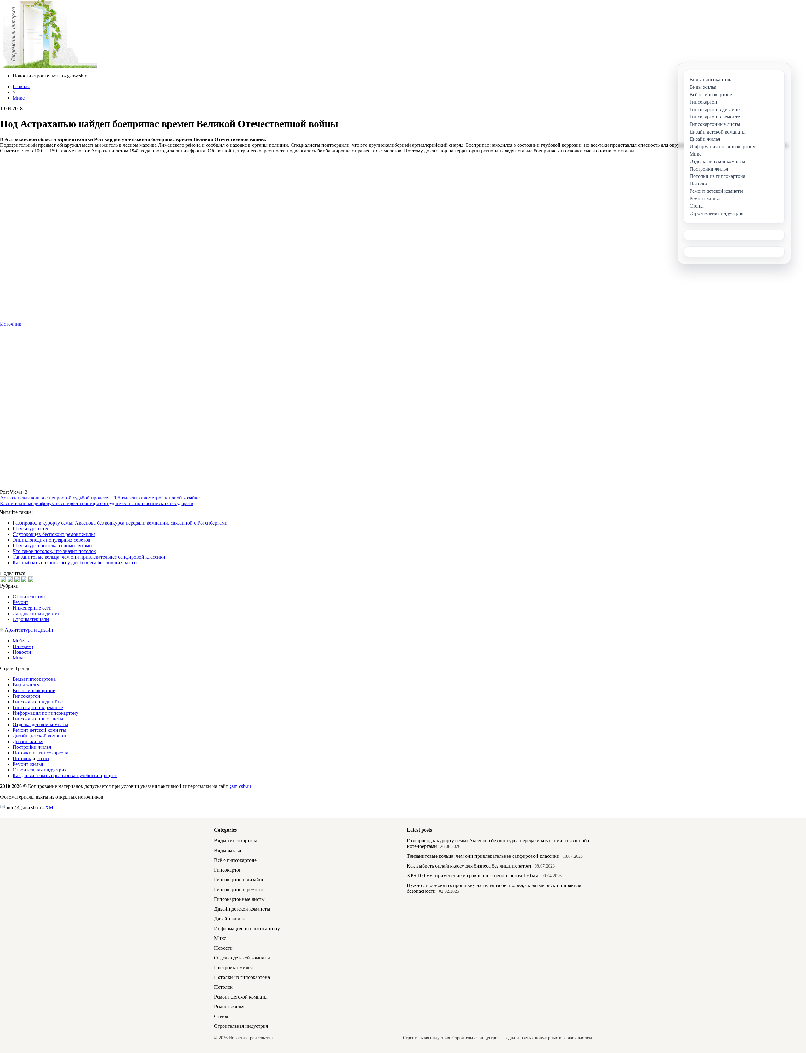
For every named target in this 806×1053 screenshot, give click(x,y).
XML (50, 807)
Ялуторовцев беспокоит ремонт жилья (54, 534)
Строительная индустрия (39, 769)
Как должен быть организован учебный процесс (65, 775)
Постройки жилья (32, 747)
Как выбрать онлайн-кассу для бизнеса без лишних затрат (75, 562)
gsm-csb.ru (240, 786)
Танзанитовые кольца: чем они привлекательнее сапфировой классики (89, 557)
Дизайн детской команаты (41, 735)
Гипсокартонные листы (38, 718)
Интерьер (23, 646)
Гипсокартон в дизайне (38, 701)
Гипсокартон (26, 696)
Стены (221, 1016)
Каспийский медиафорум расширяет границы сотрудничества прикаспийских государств (96, 503)
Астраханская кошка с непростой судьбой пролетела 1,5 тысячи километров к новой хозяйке (100, 497)
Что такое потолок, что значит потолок (54, 551)
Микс (19, 97)
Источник (10, 324)
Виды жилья (26, 684)
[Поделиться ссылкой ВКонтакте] (3, 579)
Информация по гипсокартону (45, 713)
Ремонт (20, 602)
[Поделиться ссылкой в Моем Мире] (23, 579)
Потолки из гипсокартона (40, 752)
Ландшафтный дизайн (36, 613)
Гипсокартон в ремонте (38, 707)
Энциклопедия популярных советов (51, 540)
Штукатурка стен (31, 528)
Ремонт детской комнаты (39, 730)
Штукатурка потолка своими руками (52, 545)
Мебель (21, 640)
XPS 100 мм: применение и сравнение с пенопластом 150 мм (472, 875)
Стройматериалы (31, 619)
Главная (21, 86)
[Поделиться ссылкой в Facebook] (10, 579)
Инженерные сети (32, 608)
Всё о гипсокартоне (34, 690)
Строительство (29, 596)
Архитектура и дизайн (29, 630)
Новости (22, 652)
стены (43, 758)
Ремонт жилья (28, 764)
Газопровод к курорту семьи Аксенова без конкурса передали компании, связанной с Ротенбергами (120, 523)
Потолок (22, 758)
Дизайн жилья (28, 741)
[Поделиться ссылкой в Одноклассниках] (30, 579)
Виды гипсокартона (34, 679)
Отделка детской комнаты (40, 724)
